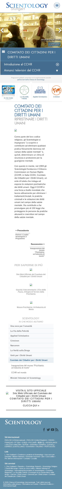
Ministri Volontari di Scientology (25, 378)
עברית (17, 442)
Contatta (27, 458)
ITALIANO (39, 446)
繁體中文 (41, 442)
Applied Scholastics (40, 97)
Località (34, 458)
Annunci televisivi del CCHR (22, 70)
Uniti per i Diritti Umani (21, 355)
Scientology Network (33, 466)
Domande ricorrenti (33, 456)
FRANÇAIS (9, 442)
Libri (42, 456)
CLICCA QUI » (31, 405)
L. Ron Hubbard (10, 455)
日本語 (24, 442)
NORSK (25, 444)
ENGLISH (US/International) (15, 440)
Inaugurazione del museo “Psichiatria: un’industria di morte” (27, 366)
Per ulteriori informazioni (13, 458)
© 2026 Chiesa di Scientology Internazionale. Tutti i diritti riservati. (27, 482)
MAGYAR (17, 444)
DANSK (51, 440)
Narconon (14, 345)
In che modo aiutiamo (8, 98)
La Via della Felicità (24, 97)
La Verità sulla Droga (20, 350)
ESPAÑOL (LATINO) (46, 444)
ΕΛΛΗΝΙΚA (30, 446)
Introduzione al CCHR (18, 64)
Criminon (14, 341)
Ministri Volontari (18, 456)
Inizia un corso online (27, 468)
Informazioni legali (9, 486)
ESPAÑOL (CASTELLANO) (15, 446)
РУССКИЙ (32, 442)
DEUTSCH (10, 444)
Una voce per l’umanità (21, 326)
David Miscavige (12, 468)
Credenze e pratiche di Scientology (30, 455)
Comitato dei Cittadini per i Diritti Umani (29, 360)
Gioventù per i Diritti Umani (37, 474)
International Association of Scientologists (30, 470)
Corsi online (50, 456)
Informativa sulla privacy (12, 484)
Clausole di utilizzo (46, 484)
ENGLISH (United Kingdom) (37, 440)
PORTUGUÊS (50, 446)
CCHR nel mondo (18, 372)
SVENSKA (33, 444)
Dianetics (21, 466)
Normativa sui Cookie (30, 484)
